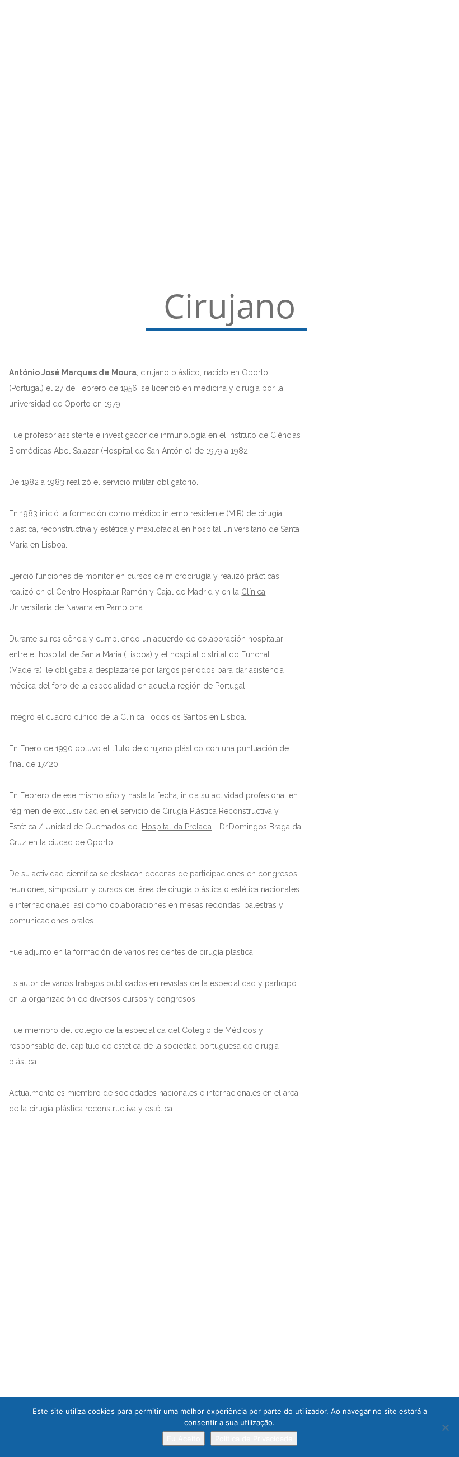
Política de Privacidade (254, 1438)
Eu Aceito (183, 1438)
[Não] (445, 1427)
